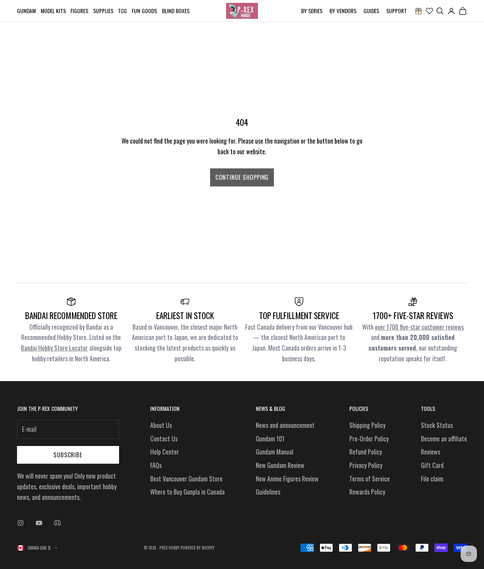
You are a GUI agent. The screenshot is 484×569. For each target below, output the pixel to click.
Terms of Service (369, 478)
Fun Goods (144, 10)
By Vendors (343, 10)
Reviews (430, 451)
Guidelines (268, 491)
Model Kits (53, 10)
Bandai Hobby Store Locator (54, 347)
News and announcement (285, 425)
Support (396, 10)
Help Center (164, 451)
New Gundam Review (280, 465)
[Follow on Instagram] (20, 522)
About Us (161, 425)
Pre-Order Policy (369, 438)
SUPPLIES (103, 10)
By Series (311, 10)
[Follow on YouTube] (39, 522)
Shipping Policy (367, 425)
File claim (432, 478)
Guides (371, 10)
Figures (79, 10)
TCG (122, 10)
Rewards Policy (367, 491)
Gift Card (432, 465)
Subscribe (68, 454)
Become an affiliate (444, 438)
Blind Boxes (176, 10)
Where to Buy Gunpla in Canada (187, 491)
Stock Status (437, 425)
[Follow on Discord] (57, 522)
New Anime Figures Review (287, 478)
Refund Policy (365, 451)
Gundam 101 (270, 438)
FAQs (156, 465)
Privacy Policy (365, 465)
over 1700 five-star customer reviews (419, 326)
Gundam (26, 10)
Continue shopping (242, 177)
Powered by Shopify (197, 548)
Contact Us (164, 438)
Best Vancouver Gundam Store (186, 478)
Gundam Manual (274, 451)
